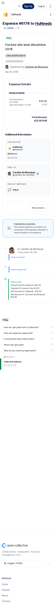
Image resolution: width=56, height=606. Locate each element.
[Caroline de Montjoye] (7, 67)
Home (5, 584)
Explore (6, 589)
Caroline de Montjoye (32, 249)
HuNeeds (16, 14)
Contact (6, 601)
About (5, 595)
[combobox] (27, 563)
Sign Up (28, 6)
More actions (38, 208)
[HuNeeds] (6, 14)
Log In (41, 6)
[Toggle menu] (50, 6)
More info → (9, 357)
